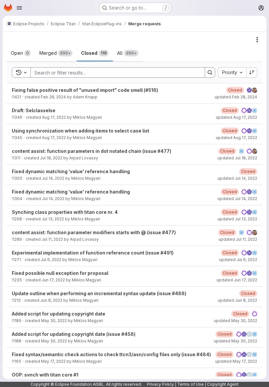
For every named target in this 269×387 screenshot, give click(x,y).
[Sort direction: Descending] (252, 72)
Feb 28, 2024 (53, 96)
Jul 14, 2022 (53, 178)
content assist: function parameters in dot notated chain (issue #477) (91, 151)
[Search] (210, 72)
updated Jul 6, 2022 (238, 259)
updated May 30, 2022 (235, 320)
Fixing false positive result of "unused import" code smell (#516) (85, 90)
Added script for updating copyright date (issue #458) (73, 334)
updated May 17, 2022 (236, 361)
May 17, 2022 (53, 361)
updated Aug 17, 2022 (236, 117)
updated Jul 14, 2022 (237, 178)
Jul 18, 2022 (51, 157)
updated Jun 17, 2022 (237, 279)
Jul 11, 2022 (52, 239)
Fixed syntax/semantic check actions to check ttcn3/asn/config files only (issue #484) (111, 354)
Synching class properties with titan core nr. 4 (65, 212)
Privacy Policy (160, 384)
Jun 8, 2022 (51, 300)
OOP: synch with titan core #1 (45, 374)
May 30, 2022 (54, 320)
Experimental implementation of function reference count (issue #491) (93, 252)
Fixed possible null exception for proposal (60, 273)
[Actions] (257, 39)
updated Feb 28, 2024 (236, 96)
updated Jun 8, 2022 (237, 300)
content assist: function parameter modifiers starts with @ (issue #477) (94, 232)
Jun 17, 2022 (53, 279)
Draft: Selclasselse (33, 110)
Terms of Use (190, 384)
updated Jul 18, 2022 (237, 157)
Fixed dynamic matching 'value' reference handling (71, 171)
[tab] (21, 53)
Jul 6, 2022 (51, 259)
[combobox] (232, 72)
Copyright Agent (222, 384)
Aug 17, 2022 (54, 117)
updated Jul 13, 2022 (237, 218)
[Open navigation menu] (19, 8)
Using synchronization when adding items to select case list (80, 130)
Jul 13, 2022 (53, 218)
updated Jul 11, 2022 (237, 239)
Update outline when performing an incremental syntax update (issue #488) (99, 293)
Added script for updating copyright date (58, 313)
